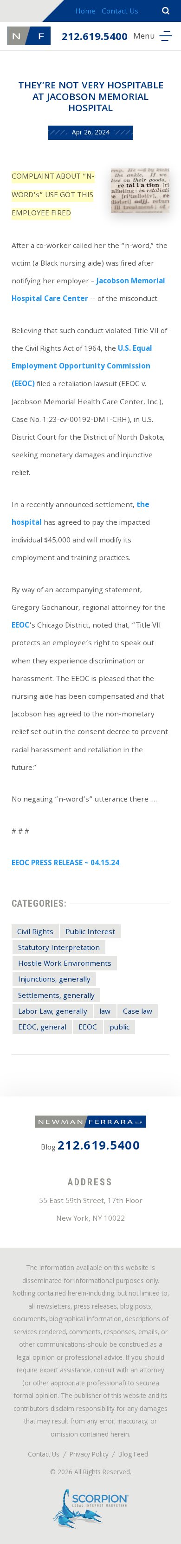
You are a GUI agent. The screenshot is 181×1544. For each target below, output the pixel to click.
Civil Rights (35, 932)
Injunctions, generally (54, 980)
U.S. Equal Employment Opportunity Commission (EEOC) (82, 367)
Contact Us (120, 12)
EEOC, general (42, 1028)
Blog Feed (133, 1455)
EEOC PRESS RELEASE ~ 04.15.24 (65, 864)
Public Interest (90, 932)
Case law (137, 1012)
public (119, 1028)
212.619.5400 (95, 38)
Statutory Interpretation (59, 948)
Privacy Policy (89, 1455)
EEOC (20, 626)
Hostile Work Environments (64, 964)
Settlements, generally (56, 996)
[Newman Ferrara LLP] (29, 36)
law (104, 1012)
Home (85, 12)
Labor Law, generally (52, 1012)
